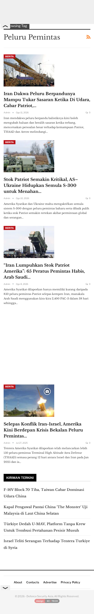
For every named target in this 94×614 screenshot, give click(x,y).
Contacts (32, 582)
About (18, 582)
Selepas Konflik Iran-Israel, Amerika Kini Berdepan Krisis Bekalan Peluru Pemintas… (43, 430)
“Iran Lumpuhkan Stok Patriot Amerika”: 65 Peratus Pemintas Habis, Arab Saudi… (44, 271)
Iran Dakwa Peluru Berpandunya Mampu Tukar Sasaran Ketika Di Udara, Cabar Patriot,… (47, 99)
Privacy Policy (70, 582)
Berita (9, 56)
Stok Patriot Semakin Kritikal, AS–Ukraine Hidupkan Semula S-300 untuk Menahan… (41, 185)
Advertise (50, 582)
